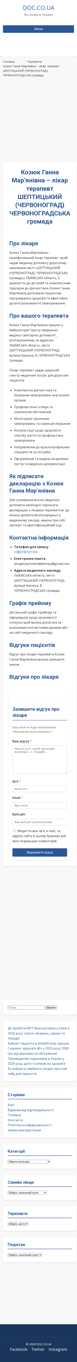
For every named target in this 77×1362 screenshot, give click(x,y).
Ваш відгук (22, 741)
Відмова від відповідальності (31, 1110)
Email (17, 798)
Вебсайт (19, 814)
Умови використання (24, 1130)
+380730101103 (25, 552)
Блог (11, 1105)
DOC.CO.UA (38, 7)
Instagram (58, 1349)
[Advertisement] (38, 121)
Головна (14, 1115)
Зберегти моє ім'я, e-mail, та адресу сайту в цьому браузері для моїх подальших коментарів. (39, 836)
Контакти (15, 1120)
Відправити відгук (40, 852)
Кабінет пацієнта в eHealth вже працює (38, 1043)
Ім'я (16, 781)
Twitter (38, 1349)
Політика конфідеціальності (30, 1125)
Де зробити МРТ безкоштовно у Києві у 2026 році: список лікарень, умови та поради (38, 1033)
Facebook (18, 1349)
